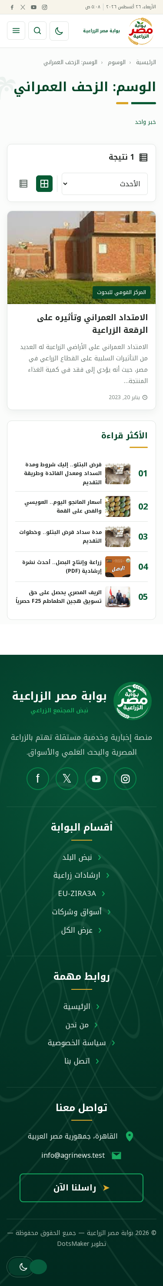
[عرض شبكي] (44, 183)
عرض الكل (77, 930)
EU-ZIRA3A (77, 893)
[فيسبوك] (12, 7)
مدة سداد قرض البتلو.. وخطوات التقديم (60, 536)
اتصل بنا (77, 1061)
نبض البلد (77, 857)
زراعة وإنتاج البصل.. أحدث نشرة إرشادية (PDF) (62, 566)
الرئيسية (76, 1006)
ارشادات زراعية (76, 875)
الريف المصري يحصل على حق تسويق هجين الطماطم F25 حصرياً (59, 597)
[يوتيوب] (33, 7)
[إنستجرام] (44, 7)
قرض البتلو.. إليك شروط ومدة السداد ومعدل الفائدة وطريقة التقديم (63, 473)
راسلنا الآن (81, 1188)
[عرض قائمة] (23, 183)
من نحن (77, 1025)
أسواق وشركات (77, 912)
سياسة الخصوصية (77, 1043)
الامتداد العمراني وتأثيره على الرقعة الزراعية (92, 324)
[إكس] (22, 7)
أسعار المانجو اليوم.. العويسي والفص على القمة (63, 506)
